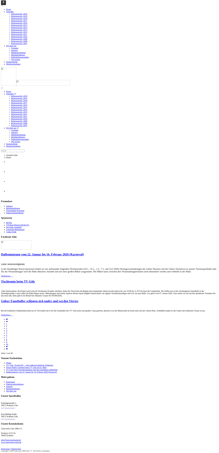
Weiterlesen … (7, 276)
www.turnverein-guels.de (11, 442)
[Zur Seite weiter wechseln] (7, 347)
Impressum (5, 449)
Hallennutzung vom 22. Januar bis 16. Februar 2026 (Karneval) (42, 254)
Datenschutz (16, 449)
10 (7, 344)
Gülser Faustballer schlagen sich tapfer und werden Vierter (39, 301)
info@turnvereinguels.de (11, 440)
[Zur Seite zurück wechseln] (7, 322)
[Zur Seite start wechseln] (7, 319)
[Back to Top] (3, 2)
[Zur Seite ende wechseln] (7, 349)
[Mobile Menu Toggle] (2, 5)
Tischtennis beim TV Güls (18, 281)
